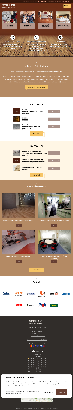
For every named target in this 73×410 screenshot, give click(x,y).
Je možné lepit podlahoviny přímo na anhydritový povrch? (33, 160)
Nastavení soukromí (52, 408)
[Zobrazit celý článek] (16, 153)
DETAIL (53, 111)
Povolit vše (61, 392)
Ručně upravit (48, 392)
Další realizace (36, 270)
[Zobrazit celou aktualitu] (16, 111)
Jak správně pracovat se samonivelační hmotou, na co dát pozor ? (34, 153)
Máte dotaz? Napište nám (36, 87)
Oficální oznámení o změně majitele (32, 112)
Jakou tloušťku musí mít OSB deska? (33, 168)
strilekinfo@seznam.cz (63, 1)
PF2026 (25, 120)
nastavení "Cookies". (17, 393)
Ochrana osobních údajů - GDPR (37, 340)
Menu (68, 6)
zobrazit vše (36, 133)
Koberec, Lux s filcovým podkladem (31, 127)
